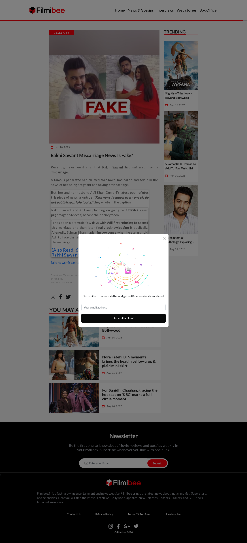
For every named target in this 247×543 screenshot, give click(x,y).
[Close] (164, 238)
